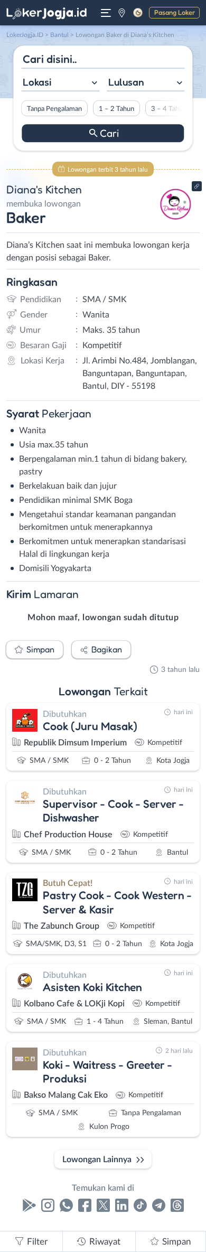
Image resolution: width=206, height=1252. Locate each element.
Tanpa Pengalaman (54, 109)
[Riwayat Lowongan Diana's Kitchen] (175, 223)
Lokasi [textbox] (37, 82)
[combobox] (60, 83)
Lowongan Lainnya (97, 1159)
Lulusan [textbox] (126, 82)
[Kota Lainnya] (121, 13)
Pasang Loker (174, 12)
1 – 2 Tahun (116, 109)
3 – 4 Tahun (168, 109)
